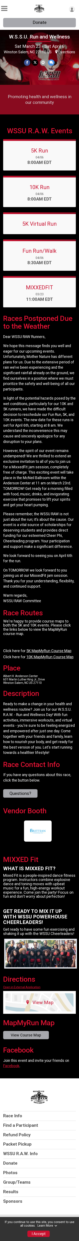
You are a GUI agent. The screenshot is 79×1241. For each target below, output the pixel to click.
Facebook (11, 1066)
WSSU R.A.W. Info (20, 1153)
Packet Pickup (17, 1144)
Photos (10, 1172)
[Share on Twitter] (35, 62)
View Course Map (26, 1035)
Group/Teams (17, 1182)
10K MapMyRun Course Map (50, 657)
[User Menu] (72, 9)
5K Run (39, 150)
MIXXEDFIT (39, 287)
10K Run (39, 187)
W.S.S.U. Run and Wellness (39, 37)
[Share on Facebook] (27, 62)
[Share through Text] (51, 62)
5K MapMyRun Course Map (48, 651)
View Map (43, 1002)
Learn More (45, 1225)
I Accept (39, 1234)
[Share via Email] (43, 62)
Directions (66, 52)
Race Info (12, 1115)
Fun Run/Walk (39, 251)
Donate (40, 22)
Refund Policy (17, 1134)
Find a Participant (20, 1125)
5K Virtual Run (39, 224)
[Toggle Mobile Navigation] (4, 8)
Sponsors (12, 1201)
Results (10, 1191)
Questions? (20, 793)
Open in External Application (21, 987)
